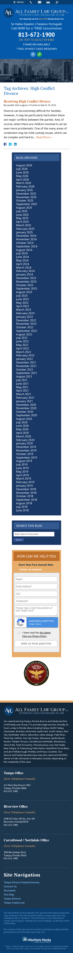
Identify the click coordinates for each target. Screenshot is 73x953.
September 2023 (26, 288)
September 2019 (26, 457)
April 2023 (22, 306)
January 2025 (24, 232)
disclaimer (45, 632)
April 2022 (22, 348)
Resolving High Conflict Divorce (27, 101)
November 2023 (26, 281)
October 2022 (24, 327)
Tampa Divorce (12, 898)
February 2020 (25, 440)
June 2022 (22, 341)
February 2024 (25, 271)
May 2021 (22, 387)
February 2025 (25, 229)
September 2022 (26, 331)
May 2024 (22, 260)
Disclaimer (10, 890)
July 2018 (22, 507)
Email (39, 2)
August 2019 (24, 461)
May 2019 (22, 471)
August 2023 (24, 292)
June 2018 (22, 510)
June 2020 (22, 426)
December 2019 (26, 447)
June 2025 (22, 215)
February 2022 (25, 355)
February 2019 (25, 482)
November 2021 (26, 366)
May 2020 (22, 429)
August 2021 (24, 376)
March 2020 (23, 436)
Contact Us (10, 886)
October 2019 (24, 454)
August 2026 (24, 165)
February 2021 (25, 398)
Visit (48, 2)
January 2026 (24, 190)
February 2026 (25, 186)
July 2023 (22, 295)
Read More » (44, 137)
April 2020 (22, 433)
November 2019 (26, 450)
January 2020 (24, 443)
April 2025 (22, 222)
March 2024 (23, 267)
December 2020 (26, 405)
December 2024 (26, 236)
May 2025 (22, 218)
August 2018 (24, 503)
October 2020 (24, 412)
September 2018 (26, 500)
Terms (38, 624)
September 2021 (26, 373)
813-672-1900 (36, 34)
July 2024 (22, 253)
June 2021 (22, 383)
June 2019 (22, 468)
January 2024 (24, 274)
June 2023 (22, 299)
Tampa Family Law (14, 902)
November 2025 (26, 197)
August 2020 (24, 419)
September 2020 (26, 415)
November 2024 (26, 239)
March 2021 (23, 394)
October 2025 (24, 200)
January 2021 (24, 401)
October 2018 (24, 496)
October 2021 (24, 369)
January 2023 (24, 317)
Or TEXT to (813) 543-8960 (36, 40)
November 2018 (26, 493)
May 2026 (22, 176)
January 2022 (24, 359)
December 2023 (26, 278)
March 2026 (23, 183)
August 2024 (24, 250)
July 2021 (22, 380)
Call (31, 2)
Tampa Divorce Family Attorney (21, 882)
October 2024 (24, 243)
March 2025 (23, 225)
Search (57, 2)
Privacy (32, 624)
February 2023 (25, 313)
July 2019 (22, 464)
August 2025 (24, 207)
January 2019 (24, 485)
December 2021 (26, 362)
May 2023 (22, 303)
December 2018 (26, 489)
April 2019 (22, 475)
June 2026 (22, 172)
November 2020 (26, 408)
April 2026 (22, 179)
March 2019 (23, 478)
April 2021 (22, 390)
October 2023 (24, 285)
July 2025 (22, 211)
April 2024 (22, 264)
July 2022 (22, 338)
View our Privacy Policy (34, 636)
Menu (20, 2)
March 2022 (23, 352)
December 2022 (26, 320)
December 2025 (26, 193)
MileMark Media (60, 948)
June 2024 (22, 257)
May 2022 (22, 345)
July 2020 (22, 422)
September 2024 (26, 246)
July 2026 (22, 169)
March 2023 (23, 310)
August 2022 (24, 334)
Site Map (9, 894)
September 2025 (26, 204)
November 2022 (26, 324)
